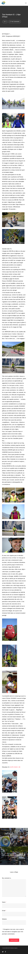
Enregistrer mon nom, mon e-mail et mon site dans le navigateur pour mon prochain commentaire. (13, 932)
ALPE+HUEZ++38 (15, 767)
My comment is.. (6, 878)
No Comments (15, 21)
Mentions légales (14, 948)
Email (4, 910)
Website (4, 919)
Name (4, 902)
